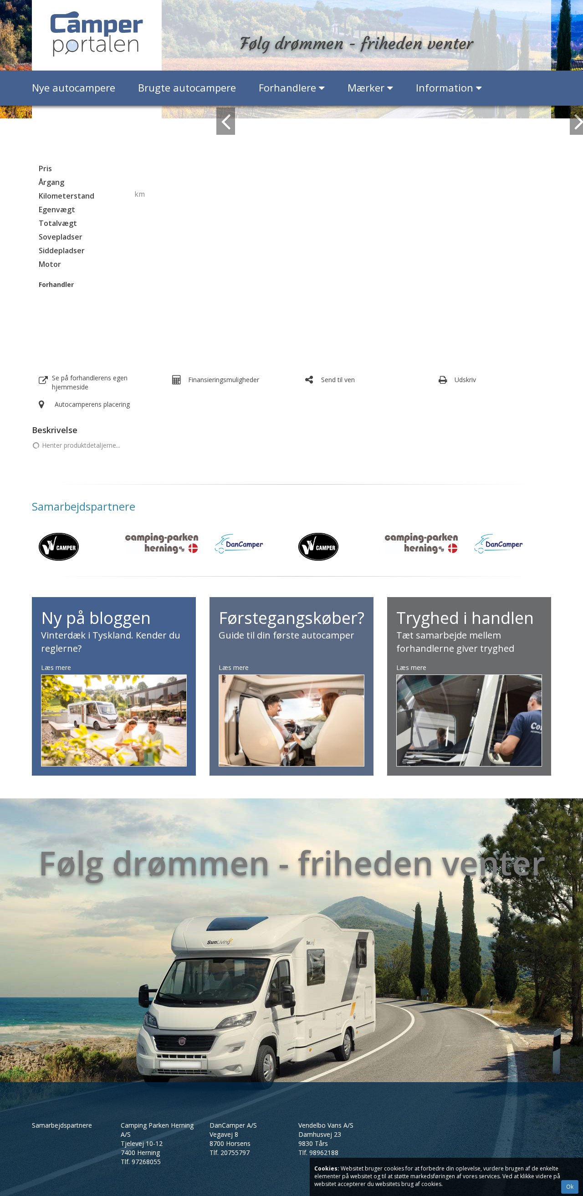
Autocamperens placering (92, 404)
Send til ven (338, 379)
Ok (569, 1187)
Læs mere (56, 667)
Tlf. (141, 1161)
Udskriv (465, 379)
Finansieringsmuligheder (223, 379)
